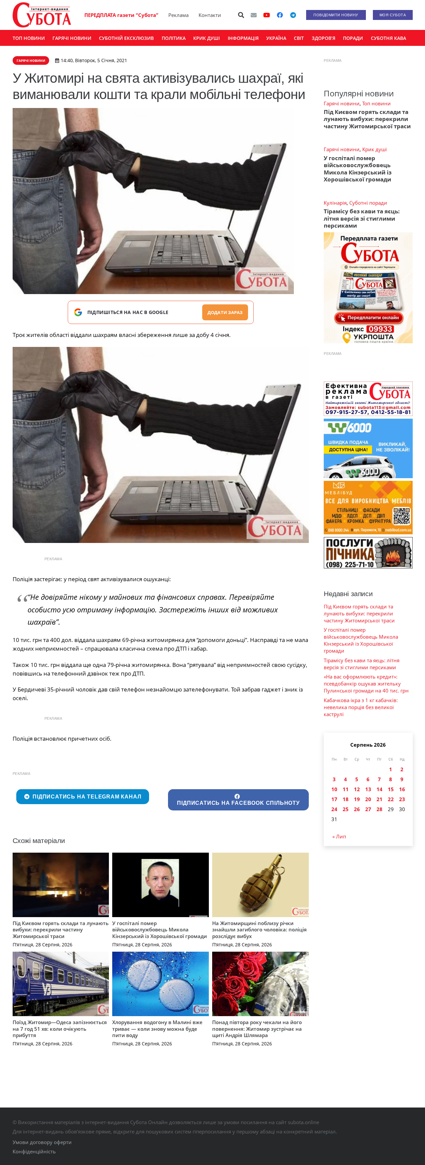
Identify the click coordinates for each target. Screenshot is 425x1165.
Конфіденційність (34, 1151)
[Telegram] (293, 15)
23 (402, 799)
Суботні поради (368, 202)
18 (346, 799)
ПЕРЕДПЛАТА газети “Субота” (121, 15)
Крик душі (374, 149)
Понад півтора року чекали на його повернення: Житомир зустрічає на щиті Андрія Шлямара (257, 1028)
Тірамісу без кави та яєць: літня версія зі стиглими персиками (362, 218)
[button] (241, 15)
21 (379, 799)
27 (368, 809)
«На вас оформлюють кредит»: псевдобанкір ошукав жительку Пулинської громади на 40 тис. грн (366, 683)
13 (368, 789)
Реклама (178, 15)
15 (391, 789)
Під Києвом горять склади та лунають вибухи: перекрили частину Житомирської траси (61, 929)
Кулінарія (335, 202)
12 (357, 789)
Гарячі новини (342, 103)
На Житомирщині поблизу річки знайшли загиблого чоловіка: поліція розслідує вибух (259, 929)
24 (334, 809)
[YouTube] (267, 15)
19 (357, 799)
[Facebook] (280, 15)
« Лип (339, 836)
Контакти (210, 15)
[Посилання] (42, 15)
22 (391, 799)
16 (402, 789)
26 (357, 809)
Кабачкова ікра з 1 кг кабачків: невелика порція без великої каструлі (361, 707)
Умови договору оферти (42, 1142)
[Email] (254, 15)
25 (346, 809)
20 (368, 799)
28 (379, 809)
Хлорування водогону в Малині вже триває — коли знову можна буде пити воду (157, 1028)
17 (334, 799)
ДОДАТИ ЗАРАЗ (225, 312)
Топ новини (376, 103)
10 (334, 789)
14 (379, 789)
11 (346, 789)
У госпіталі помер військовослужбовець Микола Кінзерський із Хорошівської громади (159, 929)
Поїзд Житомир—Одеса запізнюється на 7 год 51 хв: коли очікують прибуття (60, 1028)
